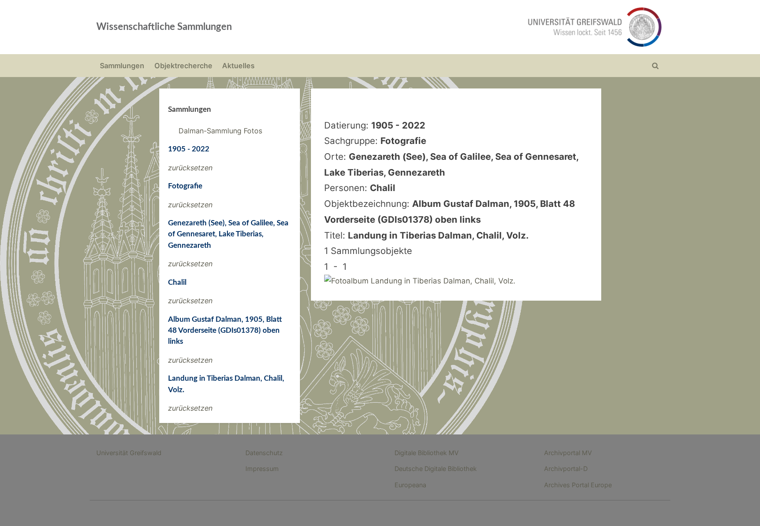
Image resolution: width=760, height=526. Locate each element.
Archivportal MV (568, 452)
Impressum (262, 468)
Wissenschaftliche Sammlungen (164, 27)
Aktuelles (238, 65)
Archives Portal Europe (578, 485)
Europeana (410, 485)
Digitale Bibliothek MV (427, 452)
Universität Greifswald (128, 452)
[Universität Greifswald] (505, 27)
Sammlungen (122, 65)
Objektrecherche (183, 65)
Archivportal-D (566, 468)
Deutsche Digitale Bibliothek (436, 468)
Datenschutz (264, 452)
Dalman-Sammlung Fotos (220, 130)
